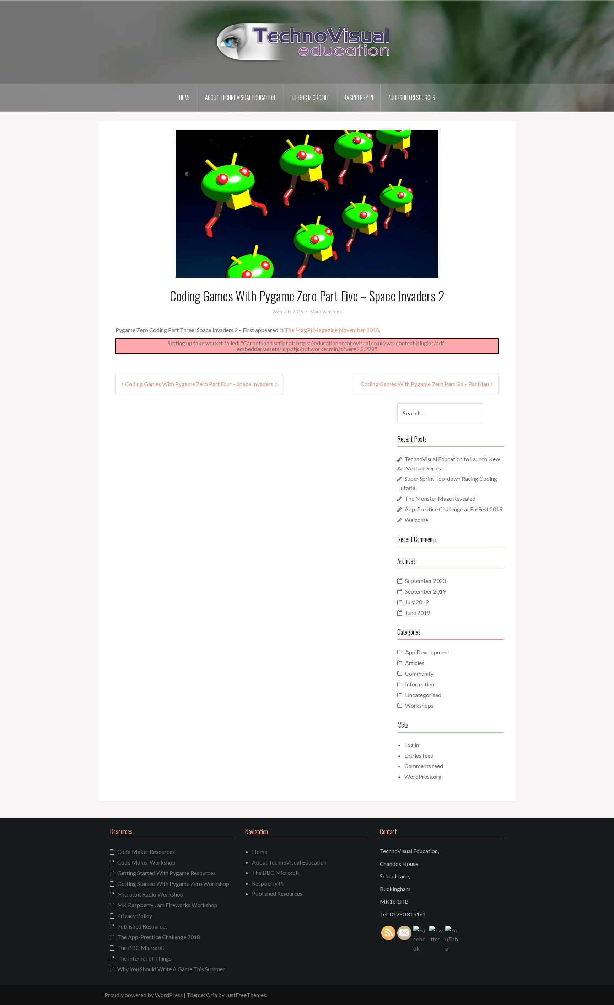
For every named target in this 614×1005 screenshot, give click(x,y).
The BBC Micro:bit (309, 97)
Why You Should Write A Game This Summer (171, 969)
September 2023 (425, 580)
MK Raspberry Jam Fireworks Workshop (167, 905)
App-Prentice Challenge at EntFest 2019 (453, 509)
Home (184, 97)
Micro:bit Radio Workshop (150, 894)
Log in (411, 744)
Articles (414, 662)
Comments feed (423, 765)
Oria (211, 994)
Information (419, 684)
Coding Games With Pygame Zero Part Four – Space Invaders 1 (201, 384)
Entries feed (418, 755)
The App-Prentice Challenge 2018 (158, 937)
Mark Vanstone (326, 311)
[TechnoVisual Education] (307, 41)
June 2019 (417, 612)
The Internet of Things (144, 958)
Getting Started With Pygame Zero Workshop (173, 883)
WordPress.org (423, 776)
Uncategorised (423, 694)
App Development (427, 652)
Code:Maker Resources (146, 851)
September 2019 (425, 591)
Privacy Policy (134, 915)
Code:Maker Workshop (146, 862)
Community (419, 673)
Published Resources (411, 97)
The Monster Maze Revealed (440, 498)
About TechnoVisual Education (240, 97)
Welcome (416, 519)
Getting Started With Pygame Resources (166, 873)
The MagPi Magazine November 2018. (332, 329)
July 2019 (417, 602)
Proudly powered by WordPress (143, 994)
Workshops (419, 705)
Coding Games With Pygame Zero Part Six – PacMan (425, 384)
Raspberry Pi (358, 97)
